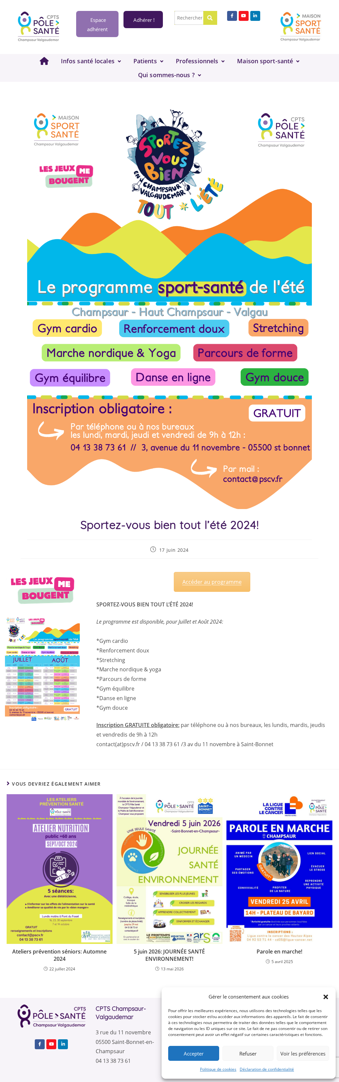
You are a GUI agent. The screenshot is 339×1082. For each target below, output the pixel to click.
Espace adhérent (97, 24)
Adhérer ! (144, 20)
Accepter (194, 1053)
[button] (325, 997)
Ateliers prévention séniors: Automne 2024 (59, 955)
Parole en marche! (279, 951)
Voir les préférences (302, 1053)
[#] (255, 16)
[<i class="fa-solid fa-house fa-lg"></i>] (44, 61)
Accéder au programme (212, 582)
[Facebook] (232, 16)
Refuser (248, 1053)
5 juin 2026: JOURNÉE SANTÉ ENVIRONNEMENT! (169, 955)
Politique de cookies (218, 1069)
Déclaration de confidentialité (267, 1069)
